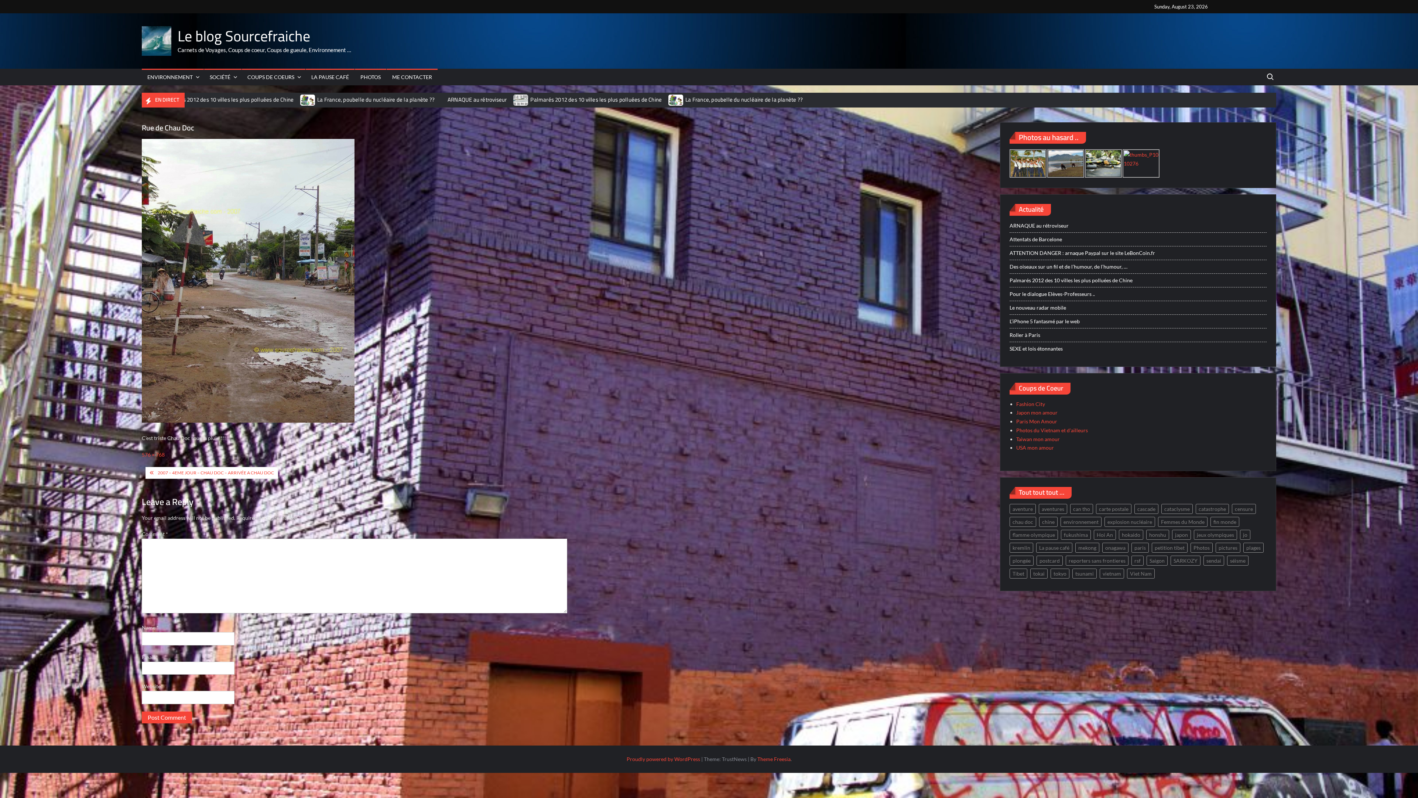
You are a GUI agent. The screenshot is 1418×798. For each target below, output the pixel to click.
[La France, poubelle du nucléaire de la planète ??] (252, 99)
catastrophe (1212, 509)
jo (1245, 535)
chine (1048, 522)
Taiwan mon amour (1038, 439)
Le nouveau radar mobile (1038, 307)
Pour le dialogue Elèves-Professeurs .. (1052, 294)
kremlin (1021, 548)
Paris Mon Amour (1036, 421)
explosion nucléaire (1129, 522)
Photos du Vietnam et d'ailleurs (1052, 430)
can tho (1081, 509)
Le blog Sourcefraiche (244, 36)
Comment (155, 534)
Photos (370, 77)
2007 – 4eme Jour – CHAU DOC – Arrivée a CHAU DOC (216, 472)
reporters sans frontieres (1097, 560)
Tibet (1018, 573)
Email (150, 657)
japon (1181, 535)
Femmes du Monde (1183, 522)
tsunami (1084, 573)
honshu (1157, 535)
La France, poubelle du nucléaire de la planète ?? (319, 99)
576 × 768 (153, 454)
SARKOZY (1186, 560)
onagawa (1115, 548)
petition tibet (1170, 548)
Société (220, 77)
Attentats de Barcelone (1036, 239)
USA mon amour (1035, 447)
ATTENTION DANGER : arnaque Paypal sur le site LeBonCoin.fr (1082, 253)
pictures (1228, 548)
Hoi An (1105, 535)
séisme (1238, 560)
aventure (1023, 509)
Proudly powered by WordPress (663, 759)
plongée (1022, 560)
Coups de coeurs (270, 77)
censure (1244, 509)
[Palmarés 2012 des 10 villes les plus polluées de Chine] (465, 99)
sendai (1213, 560)
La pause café (330, 77)
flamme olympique (1034, 535)
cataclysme (1177, 509)
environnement (1081, 522)
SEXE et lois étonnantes (1036, 348)
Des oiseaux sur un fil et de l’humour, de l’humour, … (1068, 266)
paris (1140, 548)
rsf (1137, 560)
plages (1253, 548)
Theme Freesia (774, 759)
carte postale (1113, 509)
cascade (1146, 509)
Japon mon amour (1037, 412)
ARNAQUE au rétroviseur (420, 99)
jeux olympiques (1215, 535)
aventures (1053, 509)
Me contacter (412, 77)
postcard (1049, 560)
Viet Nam (1141, 573)
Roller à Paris (1025, 335)
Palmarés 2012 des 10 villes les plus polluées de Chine (540, 99)
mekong (1087, 548)
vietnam (1112, 573)
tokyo (1060, 573)
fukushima (1076, 535)
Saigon (1157, 560)
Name (150, 627)
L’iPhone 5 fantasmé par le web (1045, 321)
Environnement (170, 77)
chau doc (1023, 522)
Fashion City (1030, 404)
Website (151, 686)
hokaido (1131, 535)
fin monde (1224, 522)
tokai (1039, 573)
